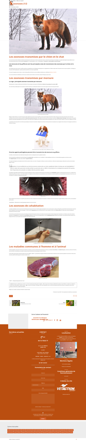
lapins (15, 432)
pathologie (29, 432)
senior (40, 432)
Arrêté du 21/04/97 (53, 72)
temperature (50, 432)
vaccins (67, 432)
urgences (62, 432)
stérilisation (44, 432)
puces (36, 432)
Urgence (58, 432)
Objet (43, 388)
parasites (23, 432)
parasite (19, 432)
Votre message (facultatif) (43, 393)
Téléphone (43, 383)
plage (33, 432)
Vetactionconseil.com (66, 394)
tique (55, 432)
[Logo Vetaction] (66, 388)
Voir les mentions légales (66, 364)
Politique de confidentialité (66, 366)
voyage (71, 432)
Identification (10, 432)
